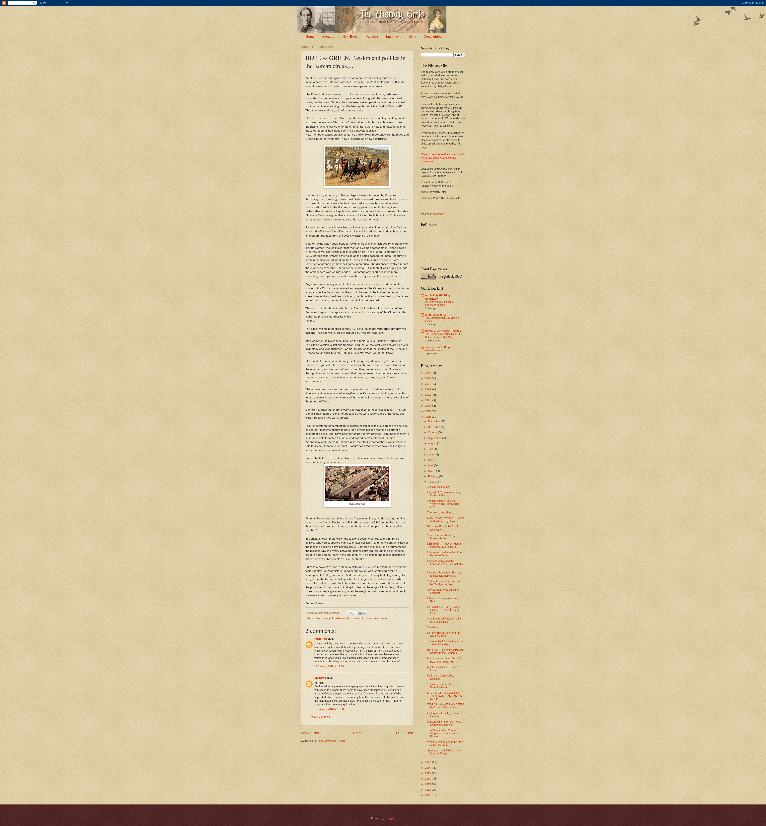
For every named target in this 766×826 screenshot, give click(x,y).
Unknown (320, 677)
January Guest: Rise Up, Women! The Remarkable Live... (443, 503)
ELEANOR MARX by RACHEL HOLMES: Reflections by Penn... (445, 610)
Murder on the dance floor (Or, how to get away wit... (444, 660)
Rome (383, 618)
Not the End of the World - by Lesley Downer (444, 634)
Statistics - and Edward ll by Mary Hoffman (443, 752)
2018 (428, 416)
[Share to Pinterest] (364, 613)
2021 (428, 400)
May (431, 459)
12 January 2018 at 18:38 (329, 709)
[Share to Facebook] (360, 613)
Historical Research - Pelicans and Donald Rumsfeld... (444, 574)
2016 (428, 767)
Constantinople (340, 618)
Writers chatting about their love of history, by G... (445, 743)
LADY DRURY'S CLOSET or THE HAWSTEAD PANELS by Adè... (444, 695)
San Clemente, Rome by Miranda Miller (441, 537)
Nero (376, 618)
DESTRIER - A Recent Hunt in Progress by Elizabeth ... (444, 545)
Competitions (433, 36)
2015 (428, 773)
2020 (428, 405)
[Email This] (349, 613)
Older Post (404, 733)
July (431, 448)
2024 (428, 383)
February (433, 476)
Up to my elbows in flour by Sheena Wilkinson (439, 303)
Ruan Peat (320, 638)
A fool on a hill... (435, 314)
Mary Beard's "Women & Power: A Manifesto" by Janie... (445, 519)
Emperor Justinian (361, 618)
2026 (428, 372)
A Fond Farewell (434, 350)
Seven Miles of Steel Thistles (443, 330)
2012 (428, 789)
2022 (428, 394)
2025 (428, 378)
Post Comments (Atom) (331, 740)
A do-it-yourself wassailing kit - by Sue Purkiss (445, 620)
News (412, 36)
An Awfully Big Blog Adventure (437, 297)
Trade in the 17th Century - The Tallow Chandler (445, 643)
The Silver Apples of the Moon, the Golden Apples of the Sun (443, 336)
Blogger (390, 818)
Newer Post (310, 733)
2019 (428, 411)
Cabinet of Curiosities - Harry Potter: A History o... (444, 494)
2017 (428, 762)
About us (328, 36)
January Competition (439, 486)
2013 (428, 784)
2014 (428, 778)
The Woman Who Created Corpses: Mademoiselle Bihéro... (442, 733)
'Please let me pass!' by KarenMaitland (441, 686)
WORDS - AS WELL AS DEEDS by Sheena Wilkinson (446, 706)
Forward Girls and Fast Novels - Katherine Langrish (445, 723)
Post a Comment (320, 716)
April (431, 465)
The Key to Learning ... (440, 512)
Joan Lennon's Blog (437, 347)
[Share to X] (357, 613)
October (433, 432)
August (432, 443)
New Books (350, 36)
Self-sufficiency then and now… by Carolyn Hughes (445, 583)
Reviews (372, 36)
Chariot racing (323, 618)
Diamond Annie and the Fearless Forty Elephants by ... (445, 564)
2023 (428, 389)
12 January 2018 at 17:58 (329, 666)
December (434, 421)
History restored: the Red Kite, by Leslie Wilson (444, 554)
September (434, 438)
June (431, 454)
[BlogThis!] (353, 613)
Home (310, 36)
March (432, 471)
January (433, 482)
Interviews (393, 36)
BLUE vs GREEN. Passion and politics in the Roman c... (445, 651)
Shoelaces (433, 627)
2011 (428, 795)
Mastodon (438, 213)
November (434, 427)
